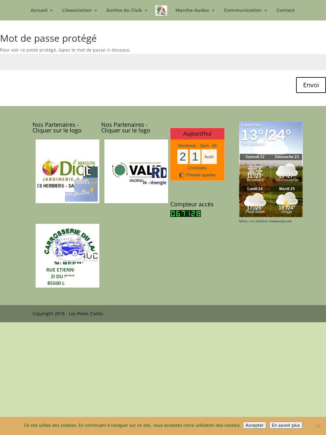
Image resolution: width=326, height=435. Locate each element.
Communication (243, 10)
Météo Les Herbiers (253, 221)
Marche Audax (192, 10)
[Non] (318, 426)
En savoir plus (286, 425)
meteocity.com (281, 221)
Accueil (39, 10)
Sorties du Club (124, 10)
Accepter (254, 425)
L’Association (77, 10)
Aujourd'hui (197, 134)
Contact (285, 10)
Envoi (311, 85)
